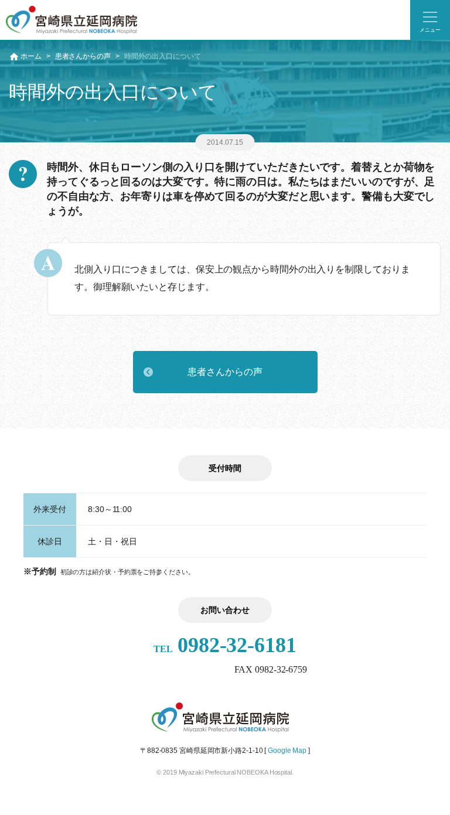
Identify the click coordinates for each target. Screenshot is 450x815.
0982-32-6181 (225, 645)
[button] (430, 20)
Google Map (287, 750)
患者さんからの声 (83, 56)
